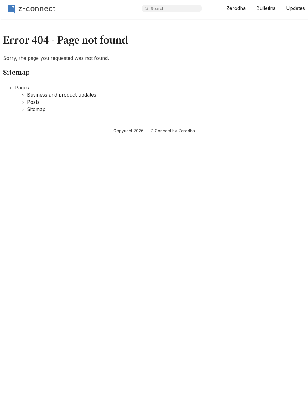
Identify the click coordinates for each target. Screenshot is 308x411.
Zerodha (236, 8)
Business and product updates (61, 95)
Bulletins (266, 8)
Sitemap (36, 109)
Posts (33, 102)
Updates (295, 8)
